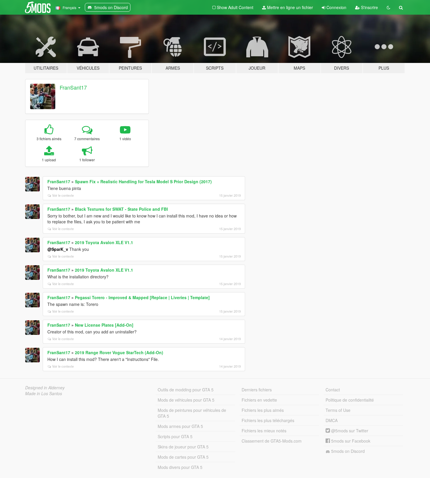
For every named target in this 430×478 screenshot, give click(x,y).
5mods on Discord (347, 451)
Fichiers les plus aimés (263, 410)
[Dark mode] (388, 7)
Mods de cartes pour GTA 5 (183, 457)
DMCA (332, 420)
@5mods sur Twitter (349, 431)
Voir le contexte (63, 195)
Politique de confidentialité (350, 400)
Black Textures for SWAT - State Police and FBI (121, 209)
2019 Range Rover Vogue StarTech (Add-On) (119, 352)
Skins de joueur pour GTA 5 (183, 447)
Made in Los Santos (43, 393)
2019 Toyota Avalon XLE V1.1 (104, 242)
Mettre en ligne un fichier (289, 7)
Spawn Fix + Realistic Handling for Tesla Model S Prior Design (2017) (143, 181)
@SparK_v (57, 249)
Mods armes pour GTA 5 (180, 426)
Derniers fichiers (257, 390)
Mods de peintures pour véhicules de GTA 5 (192, 413)
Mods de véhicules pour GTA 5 (186, 400)
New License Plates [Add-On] (104, 325)
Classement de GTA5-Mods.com (272, 441)
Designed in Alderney (45, 387)
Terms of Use (338, 410)
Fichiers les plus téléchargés (268, 420)
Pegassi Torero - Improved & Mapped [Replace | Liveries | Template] (142, 297)
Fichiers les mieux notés (264, 431)
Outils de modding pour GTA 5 (186, 390)
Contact (333, 390)
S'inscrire (369, 7)
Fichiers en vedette (259, 400)
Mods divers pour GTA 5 (180, 467)
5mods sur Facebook (350, 441)
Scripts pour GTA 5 (175, 436)
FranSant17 (73, 87)
